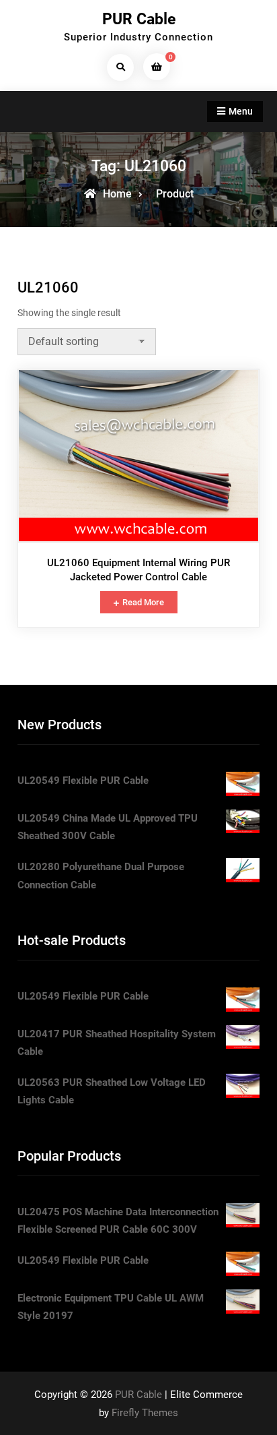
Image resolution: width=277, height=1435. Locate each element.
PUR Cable (138, 19)
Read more (143, 602)
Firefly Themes (145, 1413)
